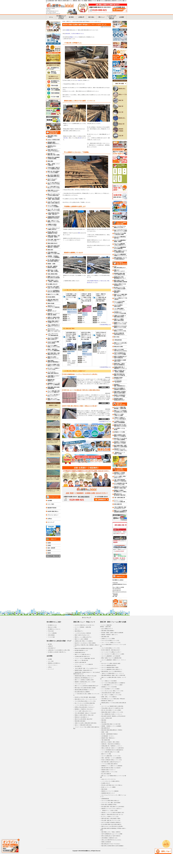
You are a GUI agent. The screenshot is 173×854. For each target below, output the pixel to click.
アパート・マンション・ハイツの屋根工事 (84, 664)
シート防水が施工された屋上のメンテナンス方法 (54, 187)
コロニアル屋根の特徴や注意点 (118, 306)
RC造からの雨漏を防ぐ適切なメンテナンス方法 (111, 759)
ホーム (51, 17)
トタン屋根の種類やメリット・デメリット (119, 309)
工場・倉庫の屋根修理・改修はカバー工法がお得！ (120, 480)
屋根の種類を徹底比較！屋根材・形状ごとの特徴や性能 (113, 675)
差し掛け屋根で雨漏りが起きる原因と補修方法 (111, 824)
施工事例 (71, 17)
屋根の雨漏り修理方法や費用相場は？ (54, 361)
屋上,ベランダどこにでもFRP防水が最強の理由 (54, 195)
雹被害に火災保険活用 (106, 841)
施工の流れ (91, 17)
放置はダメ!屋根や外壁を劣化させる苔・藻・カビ (54, 318)
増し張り (80, 137)
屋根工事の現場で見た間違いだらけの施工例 (119, 375)
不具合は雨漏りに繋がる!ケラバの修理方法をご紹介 (112, 708)
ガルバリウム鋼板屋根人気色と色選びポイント (120, 244)
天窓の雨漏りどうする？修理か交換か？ (54, 376)
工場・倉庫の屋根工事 (119, 497)
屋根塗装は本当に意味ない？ (52, 146)
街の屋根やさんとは (52, 625)
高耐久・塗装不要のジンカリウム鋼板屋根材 (54, 350)
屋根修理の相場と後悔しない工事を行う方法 (119, 274)
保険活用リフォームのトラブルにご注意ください (120, 449)
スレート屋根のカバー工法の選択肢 (120, 298)
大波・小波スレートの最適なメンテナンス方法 (54, 221)
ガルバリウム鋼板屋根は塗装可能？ (120, 237)
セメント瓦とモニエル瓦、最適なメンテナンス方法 (112, 690)
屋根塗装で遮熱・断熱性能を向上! (119, 385)
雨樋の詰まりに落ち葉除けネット (82, 717)
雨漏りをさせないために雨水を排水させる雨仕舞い (112, 826)
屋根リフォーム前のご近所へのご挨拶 (119, 415)
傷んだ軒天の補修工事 (106, 773)
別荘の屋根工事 (118, 504)
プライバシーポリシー (53, 515)
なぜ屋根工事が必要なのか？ (120, 267)
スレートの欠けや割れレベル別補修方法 (119, 302)
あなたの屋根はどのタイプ (107, 628)
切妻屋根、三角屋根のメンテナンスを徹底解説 (54, 257)
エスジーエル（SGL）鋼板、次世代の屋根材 (110, 802)
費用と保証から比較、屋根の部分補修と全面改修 (120, 281)
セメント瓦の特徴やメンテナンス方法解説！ (54, 206)
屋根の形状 (50, 249)
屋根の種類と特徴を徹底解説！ (52, 136)
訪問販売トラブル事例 (119, 432)
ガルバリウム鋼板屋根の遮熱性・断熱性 (120, 241)
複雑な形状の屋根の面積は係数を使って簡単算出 (111, 730)
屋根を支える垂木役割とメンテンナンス (53, 357)
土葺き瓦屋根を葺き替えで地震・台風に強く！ (54, 213)
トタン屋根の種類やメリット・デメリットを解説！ (112, 684)
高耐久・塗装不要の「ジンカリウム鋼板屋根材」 (111, 757)
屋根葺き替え (122, 88)
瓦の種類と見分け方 (52, 284)
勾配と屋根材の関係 (52, 274)
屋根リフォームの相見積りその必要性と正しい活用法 (120, 411)
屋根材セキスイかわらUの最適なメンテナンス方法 (120, 327)
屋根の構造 (50, 161)
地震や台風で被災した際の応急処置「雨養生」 (54, 236)
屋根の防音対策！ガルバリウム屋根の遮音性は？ (120, 258)
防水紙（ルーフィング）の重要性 (108, 787)
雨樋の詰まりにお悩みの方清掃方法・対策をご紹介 (120, 487)
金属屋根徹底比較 (105, 798)
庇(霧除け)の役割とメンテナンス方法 (52, 225)
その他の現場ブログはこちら (105, 421)
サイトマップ (51, 522)
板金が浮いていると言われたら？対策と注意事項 (120, 439)
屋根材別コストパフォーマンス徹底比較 (54, 306)
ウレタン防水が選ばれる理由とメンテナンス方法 (54, 183)
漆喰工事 (121, 100)
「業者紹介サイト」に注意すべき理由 (119, 453)
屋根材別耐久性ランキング (52, 310)
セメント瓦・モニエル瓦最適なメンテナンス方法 (54, 210)
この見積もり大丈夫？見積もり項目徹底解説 (119, 422)
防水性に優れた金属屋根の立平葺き (109, 804)
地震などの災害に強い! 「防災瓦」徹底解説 (119, 371)
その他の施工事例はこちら (105, 324)
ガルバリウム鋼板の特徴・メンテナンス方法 (110, 755)
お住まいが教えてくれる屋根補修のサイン (120, 284)
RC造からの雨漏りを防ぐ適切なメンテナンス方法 (54, 365)
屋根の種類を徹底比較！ (117, 291)
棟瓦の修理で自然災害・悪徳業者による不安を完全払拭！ (113, 716)
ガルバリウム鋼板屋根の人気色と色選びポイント (111, 669)
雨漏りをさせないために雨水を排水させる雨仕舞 (54, 277)
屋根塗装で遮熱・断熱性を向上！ (108, 738)
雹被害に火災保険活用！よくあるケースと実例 (120, 396)
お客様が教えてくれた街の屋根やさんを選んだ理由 (59, 650)
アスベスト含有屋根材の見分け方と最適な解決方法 (112, 749)
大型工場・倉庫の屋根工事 (80, 662)
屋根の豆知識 (51, 303)
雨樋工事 (121, 106)
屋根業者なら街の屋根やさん (54, 663)
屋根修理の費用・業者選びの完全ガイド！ (54, 143)
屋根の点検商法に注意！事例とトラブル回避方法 (120, 435)
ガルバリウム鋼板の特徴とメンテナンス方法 (54, 346)
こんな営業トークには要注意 (119, 429)
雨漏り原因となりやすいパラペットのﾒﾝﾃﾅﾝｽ (54, 191)
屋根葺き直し (122, 118)
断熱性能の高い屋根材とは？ (51, 380)
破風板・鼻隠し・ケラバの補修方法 (109, 696)
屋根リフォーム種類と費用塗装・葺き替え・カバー (120, 295)
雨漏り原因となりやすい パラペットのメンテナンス (86, 699)
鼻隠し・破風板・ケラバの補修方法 (54, 164)
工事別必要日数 (118, 340)
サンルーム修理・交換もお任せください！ (120, 477)
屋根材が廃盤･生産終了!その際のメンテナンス (53, 322)
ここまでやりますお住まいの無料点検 (111, 17)
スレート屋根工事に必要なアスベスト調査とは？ (54, 391)
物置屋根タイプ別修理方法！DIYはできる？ (119, 473)
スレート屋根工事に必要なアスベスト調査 (110, 751)
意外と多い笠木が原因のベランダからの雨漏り (54, 172)
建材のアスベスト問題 (53, 294)
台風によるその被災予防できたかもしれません (120, 350)
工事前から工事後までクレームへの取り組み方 (120, 418)
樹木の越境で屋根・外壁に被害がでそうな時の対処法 (120, 446)
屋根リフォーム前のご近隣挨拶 (81, 639)
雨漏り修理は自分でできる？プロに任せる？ (54, 150)
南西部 (49, 553)
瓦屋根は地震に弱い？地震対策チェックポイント (120, 368)
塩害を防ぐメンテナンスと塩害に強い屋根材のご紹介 (112, 812)
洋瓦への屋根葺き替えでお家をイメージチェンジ (54, 325)
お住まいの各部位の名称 (54, 139)
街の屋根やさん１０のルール (54, 629)
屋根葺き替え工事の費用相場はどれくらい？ (120, 277)
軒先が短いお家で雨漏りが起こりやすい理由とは (54, 287)
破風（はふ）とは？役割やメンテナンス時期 (54, 399)
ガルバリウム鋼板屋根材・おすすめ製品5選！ (111, 656)
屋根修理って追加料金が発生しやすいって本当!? (120, 442)
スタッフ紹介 (51, 504)
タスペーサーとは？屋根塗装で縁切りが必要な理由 (112, 706)
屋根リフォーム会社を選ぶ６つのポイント (120, 343)
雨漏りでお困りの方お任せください (82, 635)
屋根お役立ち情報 (118, 346)
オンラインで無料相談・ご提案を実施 (83, 627)
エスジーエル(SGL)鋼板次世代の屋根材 (53, 342)
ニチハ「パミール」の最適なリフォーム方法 (110, 642)
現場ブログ (69, 21)
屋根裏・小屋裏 (51, 263)
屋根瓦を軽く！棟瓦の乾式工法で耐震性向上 (119, 364)
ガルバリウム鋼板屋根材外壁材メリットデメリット (120, 255)
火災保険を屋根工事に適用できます (82, 656)
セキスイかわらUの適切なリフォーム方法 (110, 640)
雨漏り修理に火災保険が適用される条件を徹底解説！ (112, 845)
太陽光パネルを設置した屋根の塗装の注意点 (120, 316)
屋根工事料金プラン (79, 631)
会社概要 (121, 17)
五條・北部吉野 (51, 547)
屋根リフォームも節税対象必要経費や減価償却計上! (120, 511)
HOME (63, 21)
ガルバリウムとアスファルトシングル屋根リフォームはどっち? (54, 330)
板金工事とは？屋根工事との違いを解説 (54, 154)
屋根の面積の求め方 (52, 243)
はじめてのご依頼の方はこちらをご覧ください (85, 625)
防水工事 (121, 112)
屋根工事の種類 (119, 83)
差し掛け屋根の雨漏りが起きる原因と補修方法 (54, 260)
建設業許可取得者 (52, 507)
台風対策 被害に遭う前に (80, 652)
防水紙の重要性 (51, 297)
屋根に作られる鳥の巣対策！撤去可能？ (120, 494)
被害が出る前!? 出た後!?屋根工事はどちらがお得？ (120, 425)
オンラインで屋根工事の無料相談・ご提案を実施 (120, 408)
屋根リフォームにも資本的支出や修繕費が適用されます (86, 685)
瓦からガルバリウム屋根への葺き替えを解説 (120, 234)
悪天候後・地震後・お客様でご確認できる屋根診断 (112, 632)
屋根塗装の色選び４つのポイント (118, 378)
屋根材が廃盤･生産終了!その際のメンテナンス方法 (112, 712)
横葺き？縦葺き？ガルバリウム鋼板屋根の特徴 (120, 251)
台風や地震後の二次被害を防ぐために (120, 361)
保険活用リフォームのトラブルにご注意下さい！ (111, 808)
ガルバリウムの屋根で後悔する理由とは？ (53, 338)
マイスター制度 (51, 637)
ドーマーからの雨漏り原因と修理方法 (53, 372)
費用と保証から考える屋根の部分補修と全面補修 (85, 687)
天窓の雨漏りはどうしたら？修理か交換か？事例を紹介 (113, 698)
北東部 (49, 545)
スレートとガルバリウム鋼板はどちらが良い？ (120, 227)
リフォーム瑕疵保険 (52, 633)
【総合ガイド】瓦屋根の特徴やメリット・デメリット (112, 673)
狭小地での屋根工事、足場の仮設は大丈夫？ (110, 650)
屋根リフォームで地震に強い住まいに (83, 654)
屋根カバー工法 (123, 94)
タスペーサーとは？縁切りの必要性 (52, 179)
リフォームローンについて (80, 683)
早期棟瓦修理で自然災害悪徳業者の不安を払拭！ (54, 217)
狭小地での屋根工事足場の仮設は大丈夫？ (119, 334)
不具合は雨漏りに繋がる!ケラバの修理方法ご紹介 (54, 168)
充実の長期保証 (51, 635)
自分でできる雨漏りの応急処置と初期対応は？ (120, 389)
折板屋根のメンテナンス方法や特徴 (109, 686)
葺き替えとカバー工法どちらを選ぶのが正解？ (120, 288)
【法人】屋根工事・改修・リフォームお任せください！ (86, 668)
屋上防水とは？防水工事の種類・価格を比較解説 (54, 198)
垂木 (79, 232)
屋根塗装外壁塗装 (121, 130)
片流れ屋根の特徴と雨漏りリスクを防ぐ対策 (54, 253)
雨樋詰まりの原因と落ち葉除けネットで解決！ (120, 491)
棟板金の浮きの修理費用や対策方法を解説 (54, 158)
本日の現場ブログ (52, 648)
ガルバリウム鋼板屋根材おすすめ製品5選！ (120, 248)
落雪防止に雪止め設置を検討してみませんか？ (85, 707)
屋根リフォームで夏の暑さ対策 (81, 660)
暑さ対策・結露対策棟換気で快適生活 (109, 734)
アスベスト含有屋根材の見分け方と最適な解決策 (54, 291)
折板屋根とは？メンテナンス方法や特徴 (120, 313)
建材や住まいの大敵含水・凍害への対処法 (53, 271)
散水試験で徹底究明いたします (81, 650)
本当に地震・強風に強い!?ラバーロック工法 (110, 820)
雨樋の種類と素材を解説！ (80, 721)
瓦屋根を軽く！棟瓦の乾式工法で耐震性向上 (110, 743)
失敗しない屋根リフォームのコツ (119, 270)
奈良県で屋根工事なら (53, 511)
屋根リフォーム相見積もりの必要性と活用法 (84, 679)
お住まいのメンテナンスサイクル (108, 779)
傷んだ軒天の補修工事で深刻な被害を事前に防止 (54, 176)
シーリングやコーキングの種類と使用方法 (54, 229)
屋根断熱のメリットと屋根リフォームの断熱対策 (54, 384)
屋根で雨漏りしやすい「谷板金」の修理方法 (53, 281)
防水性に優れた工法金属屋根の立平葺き (52, 232)
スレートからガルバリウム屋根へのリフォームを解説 (120, 230)
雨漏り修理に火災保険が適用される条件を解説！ (120, 392)
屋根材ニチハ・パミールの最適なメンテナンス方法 (120, 323)
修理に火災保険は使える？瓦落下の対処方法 (120, 357)
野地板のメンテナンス (74, 37)
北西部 (49, 542)
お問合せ (50, 518)
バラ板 (78, 80)
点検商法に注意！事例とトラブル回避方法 (84, 641)
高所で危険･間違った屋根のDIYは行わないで (110, 761)
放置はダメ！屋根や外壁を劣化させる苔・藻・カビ (112, 814)
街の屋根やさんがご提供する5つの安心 (61, 17)
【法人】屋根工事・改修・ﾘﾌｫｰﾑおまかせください (120, 508)
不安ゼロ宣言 (51, 631)
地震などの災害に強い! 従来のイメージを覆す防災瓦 (112, 747)
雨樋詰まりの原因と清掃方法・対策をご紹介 (84, 715)
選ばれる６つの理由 (52, 627)
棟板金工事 (121, 124)
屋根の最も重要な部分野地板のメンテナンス (53, 300)
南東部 (49, 550)
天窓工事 (121, 135)
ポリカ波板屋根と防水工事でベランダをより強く (120, 484)
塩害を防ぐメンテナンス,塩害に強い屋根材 (54, 314)
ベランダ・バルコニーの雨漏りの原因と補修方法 (54, 202)
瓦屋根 (67, 30)
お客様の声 (81, 17)
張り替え (66, 137)
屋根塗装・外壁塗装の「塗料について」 (109, 634)
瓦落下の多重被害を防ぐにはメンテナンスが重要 (120, 353)
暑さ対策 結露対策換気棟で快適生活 (52, 267)
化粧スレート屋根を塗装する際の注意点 (119, 320)
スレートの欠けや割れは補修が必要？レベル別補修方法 (113, 682)
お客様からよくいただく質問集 (108, 638)
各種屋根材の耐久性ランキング (108, 793)
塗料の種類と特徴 (119, 525)
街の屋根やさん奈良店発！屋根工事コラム (57, 652)
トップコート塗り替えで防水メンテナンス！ (54, 395)
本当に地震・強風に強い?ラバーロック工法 (54, 240)
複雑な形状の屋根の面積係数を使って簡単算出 (54, 246)
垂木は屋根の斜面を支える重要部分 (82, 691)
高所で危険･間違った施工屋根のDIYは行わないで (54, 354)
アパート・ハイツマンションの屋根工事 (119, 501)
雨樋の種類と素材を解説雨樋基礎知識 (54, 388)
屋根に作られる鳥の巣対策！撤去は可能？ (84, 719)
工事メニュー (101, 17)
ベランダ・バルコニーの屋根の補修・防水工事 (85, 658)
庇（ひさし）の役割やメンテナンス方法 (54, 369)
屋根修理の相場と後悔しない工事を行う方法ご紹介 (85, 675)
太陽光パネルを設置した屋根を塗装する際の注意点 (85, 723)
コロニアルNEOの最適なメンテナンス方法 (120, 330)
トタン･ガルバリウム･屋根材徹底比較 (53, 334)
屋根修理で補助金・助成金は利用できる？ (119, 399)
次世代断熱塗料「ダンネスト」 (118, 382)
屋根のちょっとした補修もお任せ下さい (83, 637)
